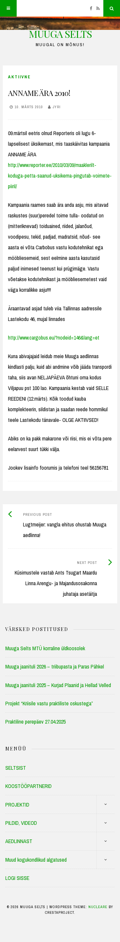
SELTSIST (15, 767)
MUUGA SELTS (60, 33)
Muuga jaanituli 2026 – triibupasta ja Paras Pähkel (54, 666)
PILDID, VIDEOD (21, 822)
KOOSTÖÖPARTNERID (28, 786)
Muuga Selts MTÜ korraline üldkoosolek (45, 648)
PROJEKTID (17, 804)
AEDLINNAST (18, 841)
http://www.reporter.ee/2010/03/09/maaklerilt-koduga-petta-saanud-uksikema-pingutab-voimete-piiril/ (60, 175)
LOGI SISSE (17, 878)
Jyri (57, 107)
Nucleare (97, 906)
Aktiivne (19, 77)
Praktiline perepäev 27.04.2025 (35, 721)
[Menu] (8, 8)
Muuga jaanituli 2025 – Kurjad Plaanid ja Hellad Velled (58, 685)
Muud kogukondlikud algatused (36, 859)
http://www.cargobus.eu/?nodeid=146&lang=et (53, 337)
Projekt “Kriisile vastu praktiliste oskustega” (49, 703)
